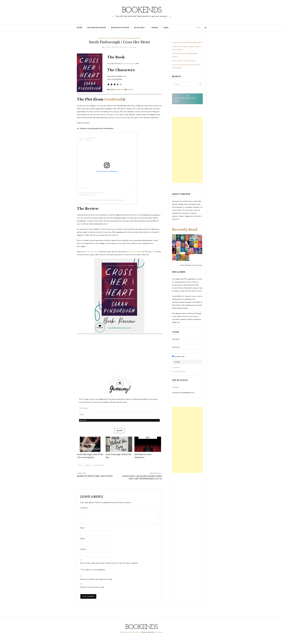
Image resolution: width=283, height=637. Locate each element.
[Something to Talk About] (187, 244)
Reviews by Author (120, 28)
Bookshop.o (119, 89)
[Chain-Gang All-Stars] (183, 257)
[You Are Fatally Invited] (187, 257)
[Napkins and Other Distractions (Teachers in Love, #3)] (178, 244)
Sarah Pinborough (134, 38)
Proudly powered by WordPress (130, 632)
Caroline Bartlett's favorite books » (191, 265)
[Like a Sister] (174, 251)
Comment (84, 508)
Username (176, 339)
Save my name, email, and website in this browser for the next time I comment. (109, 563)
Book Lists (139, 28)
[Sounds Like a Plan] (183, 244)
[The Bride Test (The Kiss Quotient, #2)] (196, 244)
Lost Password (179, 371)
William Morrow (98, 465)
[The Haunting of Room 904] (191, 244)
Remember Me (179, 356)
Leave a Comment (130, 47)
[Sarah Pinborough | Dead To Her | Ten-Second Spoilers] (90, 444)
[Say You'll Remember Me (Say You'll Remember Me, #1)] (196, 238)
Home (79, 28)
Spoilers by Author (96, 28)
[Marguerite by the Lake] (183, 238)
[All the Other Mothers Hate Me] (200, 251)
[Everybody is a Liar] (183, 250)
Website (83, 549)
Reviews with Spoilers (117, 38)
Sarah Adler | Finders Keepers (185, 61)
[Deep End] (178, 257)
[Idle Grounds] (187, 251)
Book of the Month (92, 252)
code (154, 252)
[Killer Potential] (174, 257)
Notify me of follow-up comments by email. (96, 579)
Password (175, 347)
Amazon (130, 89)
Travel (154, 28)
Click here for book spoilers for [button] (96, 128)
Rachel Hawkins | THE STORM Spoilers (188, 42)
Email (82, 539)
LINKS (165, 28)
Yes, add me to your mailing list (93, 570)
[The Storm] (174, 238)
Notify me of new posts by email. (92, 587)
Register (177, 367)
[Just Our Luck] (200, 238)
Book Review (103, 38)
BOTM (79, 465)
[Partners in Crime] (174, 244)
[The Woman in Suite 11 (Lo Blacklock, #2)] (191, 238)
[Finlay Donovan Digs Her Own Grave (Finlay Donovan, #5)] (196, 251)
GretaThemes (158, 632)
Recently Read (184, 229)
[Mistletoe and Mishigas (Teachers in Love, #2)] (178, 251)
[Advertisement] (187, 150)
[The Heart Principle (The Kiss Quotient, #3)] (200, 244)
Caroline (108, 47)
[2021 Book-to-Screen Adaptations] (147, 444)
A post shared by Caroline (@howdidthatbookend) (106, 200)
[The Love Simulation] (191, 251)
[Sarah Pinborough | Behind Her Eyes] (119, 444)
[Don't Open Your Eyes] (187, 238)
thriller (87, 465)
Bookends (141, 10)
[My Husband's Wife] (178, 238)
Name (83, 528)
